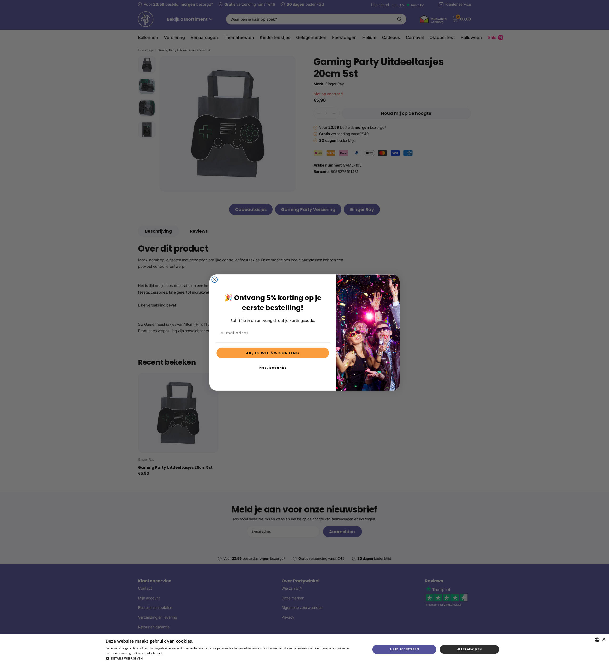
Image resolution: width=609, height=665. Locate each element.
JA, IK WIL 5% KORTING (273, 353)
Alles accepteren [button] (404, 649)
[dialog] (304, 649)
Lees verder (171, 653)
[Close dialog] (214, 279)
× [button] (603, 639)
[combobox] (597, 639)
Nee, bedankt (272, 368)
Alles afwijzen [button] (469, 649)
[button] (234, 658)
